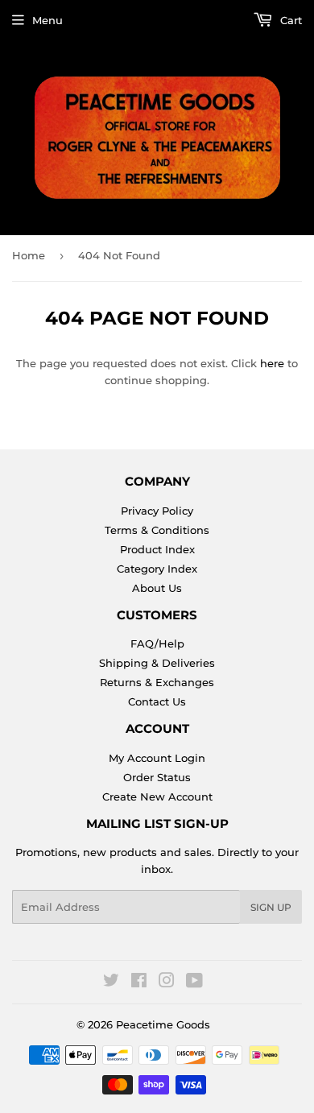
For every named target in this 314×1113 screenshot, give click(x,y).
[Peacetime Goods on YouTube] (194, 982)
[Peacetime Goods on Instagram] (167, 982)
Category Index (157, 568)
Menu (47, 20)
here (272, 363)
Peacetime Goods (163, 1024)
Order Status (157, 777)
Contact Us (157, 701)
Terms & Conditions (157, 529)
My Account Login (157, 757)
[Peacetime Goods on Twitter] (111, 982)
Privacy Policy (157, 510)
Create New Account (157, 796)
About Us (157, 587)
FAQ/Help (157, 643)
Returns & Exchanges (157, 682)
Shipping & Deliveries (157, 662)
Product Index (157, 549)
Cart (289, 20)
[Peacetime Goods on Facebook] (138, 982)
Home (28, 255)
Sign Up (270, 907)
